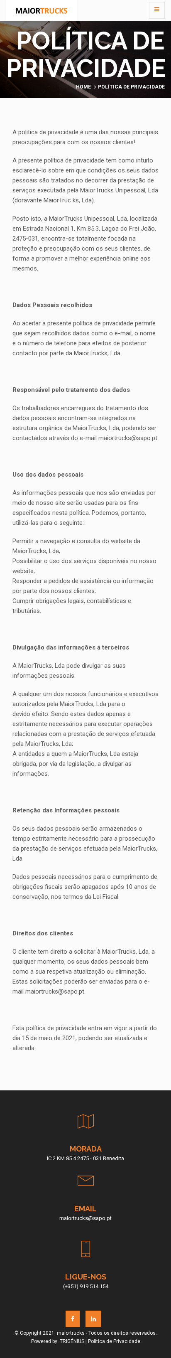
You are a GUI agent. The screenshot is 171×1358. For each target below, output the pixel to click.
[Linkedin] (93, 1319)
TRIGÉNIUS (72, 1341)
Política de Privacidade (114, 1341)
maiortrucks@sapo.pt (85, 1218)
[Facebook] (73, 1319)
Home (83, 87)
